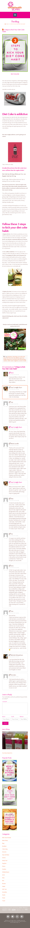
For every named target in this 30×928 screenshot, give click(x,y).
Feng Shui (4, 863)
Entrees (4, 857)
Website (22, 716)
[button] (15, 15)
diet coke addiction (15, 358)
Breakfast (4, 846)
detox (4, 358)
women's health (22, 360)
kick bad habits (23, 359)
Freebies (4, 869)
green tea (22, 358)
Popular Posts (6, 758)
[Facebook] (8, 917)
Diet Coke (8, 358)
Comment (4, 701)
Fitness (3, 866)
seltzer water (10, 360)
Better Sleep (5, 840)
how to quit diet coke (14, 359)
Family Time (4, 860)
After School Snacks (6, 837)
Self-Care (4, 889)
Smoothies (4, 892)
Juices (3, 875)
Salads (3, 886)
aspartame (9, 356)
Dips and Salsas (5, 854)
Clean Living (4, 849)
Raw (3, 880)
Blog (3, 843)
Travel (3, 900)
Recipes (4, 883)
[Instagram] (17, 917)
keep (3, 877)
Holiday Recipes (5, 872)
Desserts (4, 852)
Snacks (3, 895)
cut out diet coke (21, 356)
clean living (14, 356)
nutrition (5, 360)
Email (12, 716)
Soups (3, 897)
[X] (13, 917)
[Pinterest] (22, 917)
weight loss (16, 360)
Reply (5, 377)
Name (3, 716)
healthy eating (6, 359)
